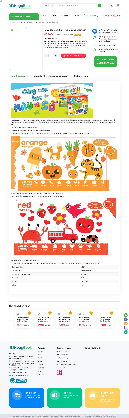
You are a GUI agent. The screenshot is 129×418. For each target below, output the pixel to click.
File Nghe (64, 15)
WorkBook (41, 368)
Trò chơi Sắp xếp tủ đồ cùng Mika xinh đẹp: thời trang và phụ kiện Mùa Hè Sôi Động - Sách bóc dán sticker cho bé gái (85, 319)
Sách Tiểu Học (21, 22)
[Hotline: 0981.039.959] (126, 315)
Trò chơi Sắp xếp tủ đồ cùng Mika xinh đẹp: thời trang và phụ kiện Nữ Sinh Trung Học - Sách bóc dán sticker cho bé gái (105, 319)
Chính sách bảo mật (62, 354)
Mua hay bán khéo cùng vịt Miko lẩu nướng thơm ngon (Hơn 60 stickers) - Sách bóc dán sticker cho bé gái (64, 319)
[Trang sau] (118, 319)
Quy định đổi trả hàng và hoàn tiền (66, 364)
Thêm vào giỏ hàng (74, 56)
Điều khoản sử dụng (62, 358)
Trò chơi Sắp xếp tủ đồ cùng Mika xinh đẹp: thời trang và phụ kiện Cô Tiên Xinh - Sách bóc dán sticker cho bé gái (23, 319)
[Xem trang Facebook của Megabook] (126, 319)
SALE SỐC (76, 15)
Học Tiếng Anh (90, 15)
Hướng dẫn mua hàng (62, 351)
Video (39, 371)
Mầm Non (30, 22)
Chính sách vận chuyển (63, 361)
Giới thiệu (40, 354)
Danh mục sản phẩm (22, 16)
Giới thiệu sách (18, 76)
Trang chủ (12, 22)
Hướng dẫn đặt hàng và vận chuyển (50, 76)
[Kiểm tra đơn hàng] (126, 323)
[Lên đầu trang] (126, 332)
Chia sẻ (43, 15)
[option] (26, 28)
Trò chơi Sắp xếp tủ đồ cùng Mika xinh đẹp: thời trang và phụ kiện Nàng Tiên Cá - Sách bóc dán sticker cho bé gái (44, 319)
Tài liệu (53, 15)
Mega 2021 (41, 351)
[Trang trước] (11, 319)
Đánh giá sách (80, 76)
